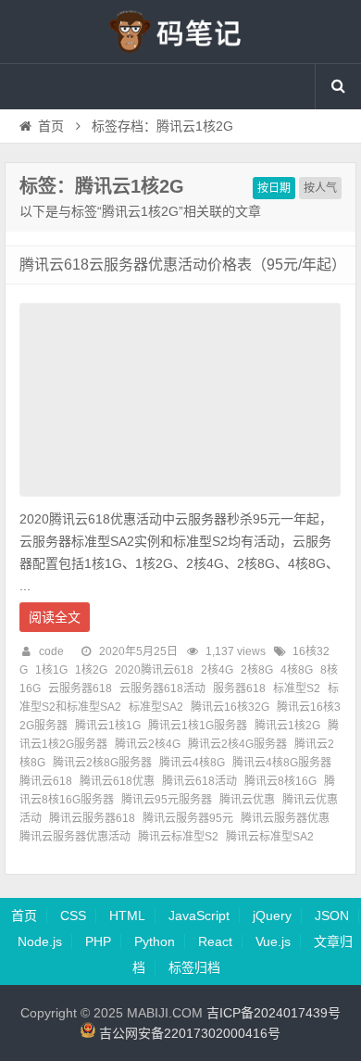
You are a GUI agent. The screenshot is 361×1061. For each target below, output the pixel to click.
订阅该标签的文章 (60, 202)
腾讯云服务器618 (92, 818)
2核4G (217, 669)
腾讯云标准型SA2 (270, 836)
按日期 (274, 188)
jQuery (272, 915)
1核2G (91, 669)
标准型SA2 (156, 707)
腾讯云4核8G (192, 762)
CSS (73, 915)
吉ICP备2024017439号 (273, 1012)
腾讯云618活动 (199, 781)
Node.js (40, 941)
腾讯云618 (45, 781)
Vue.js (273, 941)
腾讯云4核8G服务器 (281, 762)
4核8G (296, 669)
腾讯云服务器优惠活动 (75, 836)
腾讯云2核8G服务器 (102, 762)
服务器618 (239, 688)
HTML (127, 915)
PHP (98, 941)
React (215, 941)
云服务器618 (80, 688)
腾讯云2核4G (147, 744)
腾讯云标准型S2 (178, 836)
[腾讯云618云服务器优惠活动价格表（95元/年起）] (180, 501)
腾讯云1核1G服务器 (197, 725)
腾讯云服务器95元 (188, 818)
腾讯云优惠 (247, 799)
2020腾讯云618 (154, 669)
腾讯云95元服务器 (166, 799)
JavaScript (199, 915)
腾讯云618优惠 (117, 781)
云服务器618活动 (162, 688)
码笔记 (180, 31)
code (51, 651)
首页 (51, 126)
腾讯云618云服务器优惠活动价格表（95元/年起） (182, 264)
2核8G (257, 669)
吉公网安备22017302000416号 (187, 1033)
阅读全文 (55, 617)
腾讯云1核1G (108, 725)
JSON (332, 915)
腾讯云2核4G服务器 (237, 744)
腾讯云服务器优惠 (285, 818)
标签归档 (194, 967)
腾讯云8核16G (280, 781)
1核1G (51, 669)
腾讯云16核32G (230, 707)
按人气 (320, 188)
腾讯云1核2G (287, 725)
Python (154, 941)
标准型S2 (296, 688)
